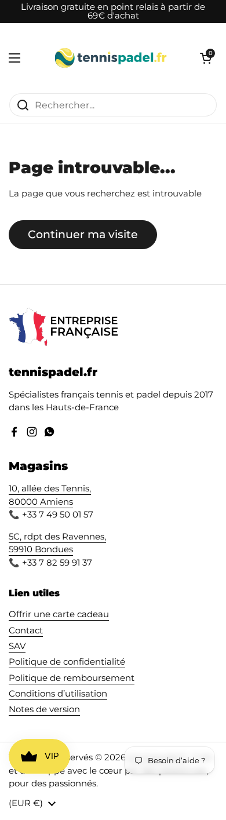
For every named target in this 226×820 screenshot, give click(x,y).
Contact (26, 630)
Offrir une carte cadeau (59, 614)
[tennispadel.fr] (110, 58)
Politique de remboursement (71, 678)
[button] (205, 58)
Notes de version (44, 709)
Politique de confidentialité (67, 662)
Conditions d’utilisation (58, 693)
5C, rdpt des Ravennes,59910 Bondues (57, 543)
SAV (17, 646)
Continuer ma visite (83, 234)
